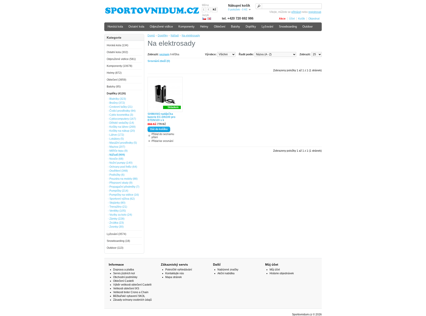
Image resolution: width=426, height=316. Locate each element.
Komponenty (186, 26)
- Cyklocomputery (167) (122, 118)
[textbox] (289, 6)
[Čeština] (204, 18)
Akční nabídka (226, 273)
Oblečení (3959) (116, 79)
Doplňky (163, 35)
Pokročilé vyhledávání (178, 269)
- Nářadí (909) (116, 154)
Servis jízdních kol (124, 273)
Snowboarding (288, 26)
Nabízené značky (227, 269)
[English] (209, 18)
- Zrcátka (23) (116, 222)
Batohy (235, 26)
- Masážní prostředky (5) (122, 142)
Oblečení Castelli (123, 280)
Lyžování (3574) (116, 234)
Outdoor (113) (115, 247)
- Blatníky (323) (117, 98)
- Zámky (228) (116, 218)
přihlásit (296, 12)
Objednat (314, 18)
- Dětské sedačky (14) (121, 122)
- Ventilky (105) (117, 210)
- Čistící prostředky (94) (122, 110)
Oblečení (219, 26)
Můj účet (275, 269)
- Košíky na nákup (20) (121, 130)
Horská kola (115, 26)
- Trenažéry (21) (117, 206)
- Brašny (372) (116, 102)
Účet (292, 18)
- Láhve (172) (116, 134)
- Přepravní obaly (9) (120, 182)
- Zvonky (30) (116, 226)
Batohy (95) (114, 86)
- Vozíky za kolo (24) (120, 214)
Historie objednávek (282, 273)
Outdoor (307, 26)
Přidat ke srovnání (162, 141)
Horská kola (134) (117, 45)
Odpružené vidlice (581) (121, 59)
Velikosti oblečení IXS (126, 288)
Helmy (204, 26)
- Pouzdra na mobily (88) (123, 178)
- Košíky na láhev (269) (122, 126)
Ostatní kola (136, 26)
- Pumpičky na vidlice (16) (123, 194)
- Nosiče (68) (115, 158)
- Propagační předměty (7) (123, 186)
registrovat (314, 12)
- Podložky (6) (116, 174)
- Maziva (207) (116, 146)
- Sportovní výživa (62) (121, 198)
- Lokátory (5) (116, 138)
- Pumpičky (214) (118, 190)
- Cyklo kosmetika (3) (120, 114)
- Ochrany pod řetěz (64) (122, 166)
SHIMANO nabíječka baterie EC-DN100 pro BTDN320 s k (161, 117)
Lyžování (267, 26)
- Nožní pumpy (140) (120, 162)
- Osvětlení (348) (118, 170)
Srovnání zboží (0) (159, 61)
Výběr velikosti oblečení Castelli (132, 284)
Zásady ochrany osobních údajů (132, 299)
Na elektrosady (191, 35)
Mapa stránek (173, 277)
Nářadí (175, 35)
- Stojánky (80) (116, 202)
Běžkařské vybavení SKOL (129, 296)
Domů (151, 35)
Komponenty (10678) (119, 66)
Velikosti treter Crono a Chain (130, 292)
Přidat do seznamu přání (163, 136)
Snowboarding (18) (118, 240)
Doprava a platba (123, 269)
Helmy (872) (114, 72)
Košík (301, 18)
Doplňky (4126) (116, 93)
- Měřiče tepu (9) (118, 150)
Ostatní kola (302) (117, 52)
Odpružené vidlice (161, 26)
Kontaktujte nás (174, 273)
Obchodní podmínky (125, 277)
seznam (164, 54)
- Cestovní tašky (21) (120, 106)
